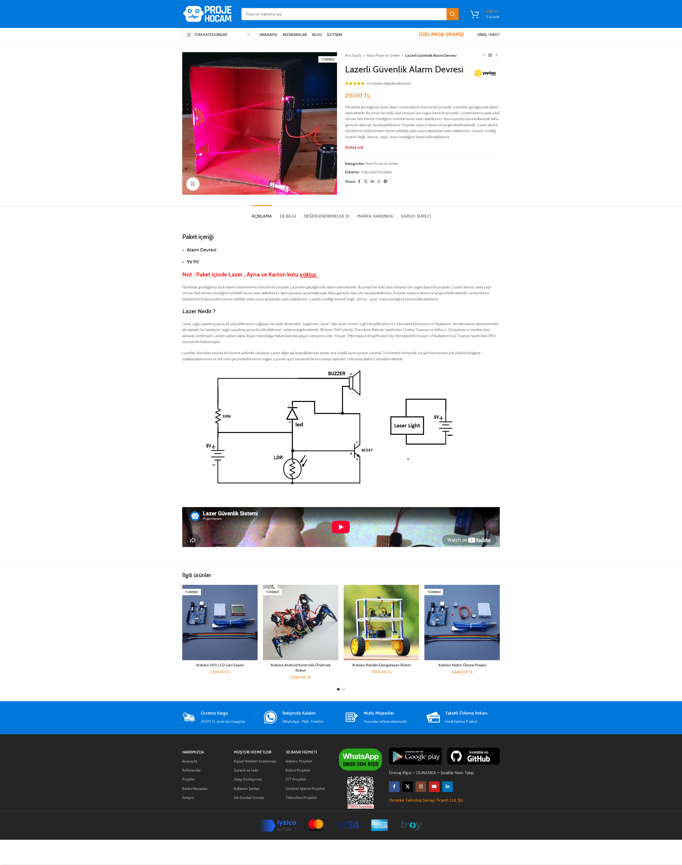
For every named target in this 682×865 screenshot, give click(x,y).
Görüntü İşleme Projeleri (305, 788)
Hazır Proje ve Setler (383, 55)
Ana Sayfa (353, 55)
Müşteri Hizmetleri (252, 752)
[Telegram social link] (385, 181)
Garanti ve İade (246, 770)
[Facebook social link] (359, 181)
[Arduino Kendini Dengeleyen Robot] (381, 622)
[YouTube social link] (434, 786)
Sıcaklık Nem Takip (457, 772)
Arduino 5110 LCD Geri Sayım (220, 665)
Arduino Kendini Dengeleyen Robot (381, 665)
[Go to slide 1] (338, 689)
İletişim (188, 797)
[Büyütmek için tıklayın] (193, 184)
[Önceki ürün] (484, 55)
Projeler (188, 779)
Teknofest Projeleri (376, 172)
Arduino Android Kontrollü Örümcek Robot (301, 668)
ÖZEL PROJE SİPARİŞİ (441, 34)
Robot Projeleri (298, 770)
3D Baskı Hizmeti (301, 752)
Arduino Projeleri (299, 761)
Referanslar (191, 770)
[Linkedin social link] (372, 181)
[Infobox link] (218, 718)
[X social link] (365, 181)
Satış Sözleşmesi (248, 779)
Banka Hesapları (195, 788)
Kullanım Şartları (246, 788)
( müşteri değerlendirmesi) (389, 83)
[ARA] (452, 14)
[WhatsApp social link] (379, 181)
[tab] (261, 213)
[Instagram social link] (421, 786)
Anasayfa (189, 761)
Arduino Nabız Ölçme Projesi (462, 665)
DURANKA (426, 772)
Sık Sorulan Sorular (249, 797)
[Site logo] (207, 13)
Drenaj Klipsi (400, 772)
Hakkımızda (193, 752)
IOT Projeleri (296, 779)
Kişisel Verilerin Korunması (255, 761)
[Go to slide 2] (343, 689)
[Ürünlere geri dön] (490, 55)
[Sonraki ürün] (496, 55)
